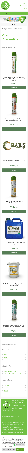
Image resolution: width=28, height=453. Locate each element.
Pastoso (6, 390)
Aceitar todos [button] (20, 449)
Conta (25, 8)
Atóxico (6, 354)
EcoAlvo (24, 3)
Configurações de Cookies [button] (9, 449)
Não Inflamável (8, 360)
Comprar (14, 87)
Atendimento (23, 6)
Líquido (6, 387)
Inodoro (6, 357)
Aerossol (6, 385)
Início (5, 28)
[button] (2, 13)
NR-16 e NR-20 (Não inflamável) (12, 373)
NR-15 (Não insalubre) (10, 371)
